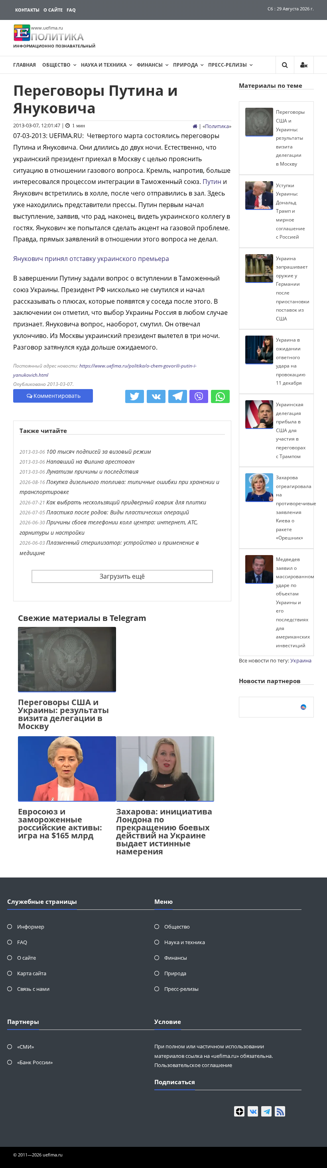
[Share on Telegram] (177, 396)
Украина (300, 660)
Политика (217, 126)
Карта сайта (31, 973)
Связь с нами (33, 988)
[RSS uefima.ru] (280, 1111)
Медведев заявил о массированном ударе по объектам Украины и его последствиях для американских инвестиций (295, 602)
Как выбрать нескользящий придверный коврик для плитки (126, 502)
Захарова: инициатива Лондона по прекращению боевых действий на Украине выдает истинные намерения (164, 831)
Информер (30, 926)
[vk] (253, 1111)
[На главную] (195, 126)
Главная (24, 64)
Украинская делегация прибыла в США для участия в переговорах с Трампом (290, 430)
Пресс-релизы (227, 64)
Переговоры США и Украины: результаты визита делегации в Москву (63, 714)
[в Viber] (198, 396)
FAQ (71, 10)
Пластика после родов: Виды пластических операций (117, 512)
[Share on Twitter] (134, 396)
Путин (212, 181)
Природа (185, 64)
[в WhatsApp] (220, 396)
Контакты (27, 10)
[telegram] (266, 1111)
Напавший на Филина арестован (90, 461)
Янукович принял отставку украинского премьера (91, 258)
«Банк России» (35, 1062)
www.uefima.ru (47, 28)
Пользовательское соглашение (193, 1065)
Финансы (150, 64)
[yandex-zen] (239, 1111)
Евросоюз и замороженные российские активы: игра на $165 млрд (60, 823)
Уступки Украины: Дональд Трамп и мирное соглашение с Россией (290, 211)
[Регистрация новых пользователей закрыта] (303, 64)
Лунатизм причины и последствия (92, 471)
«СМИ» (25, 1046)
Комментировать (57, 395)
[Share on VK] (156, 396)
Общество (56, 64)
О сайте (53, 10)
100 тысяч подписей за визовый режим (98, 451)
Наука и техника (103, 64)
